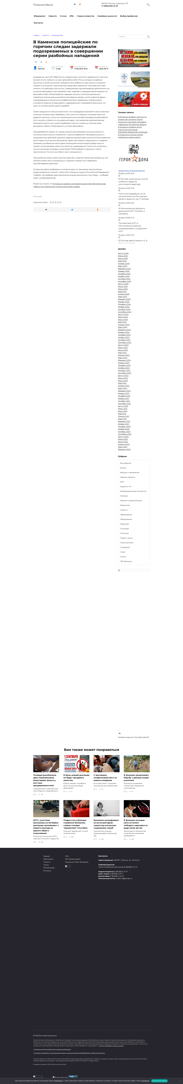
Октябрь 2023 (124, 340)
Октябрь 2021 (124, 401)
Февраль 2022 (124, 391)
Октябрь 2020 (124, 432)
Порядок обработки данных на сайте (111, 1046)
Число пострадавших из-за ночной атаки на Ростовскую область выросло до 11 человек (134, 196)
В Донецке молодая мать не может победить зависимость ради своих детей (136, 824)
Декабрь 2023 (124, 335)
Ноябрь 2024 (124, 307)
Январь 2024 (123, 332)
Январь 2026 (123, 271)
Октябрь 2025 (124, 279)
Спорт (122, 552)
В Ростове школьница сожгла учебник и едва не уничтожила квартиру (133, 181)
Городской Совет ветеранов (76, 862)
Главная (46, 856)
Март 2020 (122, 447)
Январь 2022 (123, 393)
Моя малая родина (72, 859)
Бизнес (123, 468)
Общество (124, 524)
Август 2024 (123, 315)
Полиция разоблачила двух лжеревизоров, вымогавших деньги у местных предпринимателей (44, 780)
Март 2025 (122, 297)
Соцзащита (125, 547)
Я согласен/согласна (159, 1081)
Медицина (124, 505)
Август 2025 (123, 284)
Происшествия (126, 543)
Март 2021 (122, 419)
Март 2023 (122, 358)
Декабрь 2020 (124, 427)
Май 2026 (122, 261)
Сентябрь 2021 (124, 404)
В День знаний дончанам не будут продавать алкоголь (76, 777)
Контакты (38, 23)
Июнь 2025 (123, 289)
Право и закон (126, 538)
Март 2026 (122, 266)
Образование (126, 515)
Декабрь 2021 (124, 396)
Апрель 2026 (123, 264)
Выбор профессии (129, 16)
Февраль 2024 (124, 330)
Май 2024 (122, 322)
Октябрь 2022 (124, 371)
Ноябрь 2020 (124, 429)
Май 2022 (122, 383)
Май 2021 (122, 414)
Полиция (38, 196)
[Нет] (180, 1081)
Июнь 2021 (122, 411)
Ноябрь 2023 (124, 337)
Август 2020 (123, 437)
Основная (124, 529)
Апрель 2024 (124, 325)
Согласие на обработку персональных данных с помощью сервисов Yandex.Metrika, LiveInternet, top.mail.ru (69, 1053)
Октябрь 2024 (124, 309)
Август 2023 (123, 345)
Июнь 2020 (123, 442)
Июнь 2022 (123, 381)
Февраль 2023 (124, 360)
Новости (53, 16)
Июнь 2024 (123, 320)
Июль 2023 (123, 348)
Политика (124, 533)
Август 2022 (123, 376)
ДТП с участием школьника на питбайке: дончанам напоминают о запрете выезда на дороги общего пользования (46, 826)
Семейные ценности (107, 16)
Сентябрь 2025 (124, 281)
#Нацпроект (40, 16)
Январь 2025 (123, 302)
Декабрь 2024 (124, 304)
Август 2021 (123, 406)
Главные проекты (127, 477)
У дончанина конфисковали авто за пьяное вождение (105, 777)
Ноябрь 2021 (123, 399)
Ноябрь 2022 (124, 368)
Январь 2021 (123, 424)
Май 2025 (122, 292)
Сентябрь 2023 (124, 343)
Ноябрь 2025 (123, 276)
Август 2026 (123, 253)
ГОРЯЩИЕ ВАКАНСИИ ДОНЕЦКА (132, 132)
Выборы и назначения (129, 472)
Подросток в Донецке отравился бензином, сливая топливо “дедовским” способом (75, 824)
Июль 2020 (123, 439)
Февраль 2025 (124, 299)
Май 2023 (122, 353)
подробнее (58, 1081)
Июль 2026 (123, 256)
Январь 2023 (123, 363)
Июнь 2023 (123, 350)
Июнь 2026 (123, 258)
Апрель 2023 (124, 355)
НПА (72, 16)
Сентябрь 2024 (124, 312)
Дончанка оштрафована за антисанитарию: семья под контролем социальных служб (106, 824)
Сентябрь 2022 (124, 373)
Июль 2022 (123, 378)
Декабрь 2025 (124, 274)
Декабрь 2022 (124, 365)
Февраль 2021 (124, 421)
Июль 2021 (122, 409)
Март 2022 (122, 388)
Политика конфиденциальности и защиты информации (52, 1049)
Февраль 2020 (124, 449)
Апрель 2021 (123, 416)
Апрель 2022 (124, 386)
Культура (124, 496)
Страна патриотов (85, 16)
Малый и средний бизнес (131, 501)
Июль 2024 (123, 317)
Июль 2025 (123, 287)
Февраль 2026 (124, 269)
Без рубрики (125, 463)
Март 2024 (122, 327)
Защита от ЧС (125, 487)
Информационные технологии (133, 491)
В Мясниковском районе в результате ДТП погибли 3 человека (132, 211)
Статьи (63, 16)
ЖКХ (122, 482)
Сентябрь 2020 (124, 434)
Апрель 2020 (124, 444)
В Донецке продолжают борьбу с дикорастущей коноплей (136, 777)
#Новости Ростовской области (132, 171)
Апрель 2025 (123, 294)
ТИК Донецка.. (126, 561)
